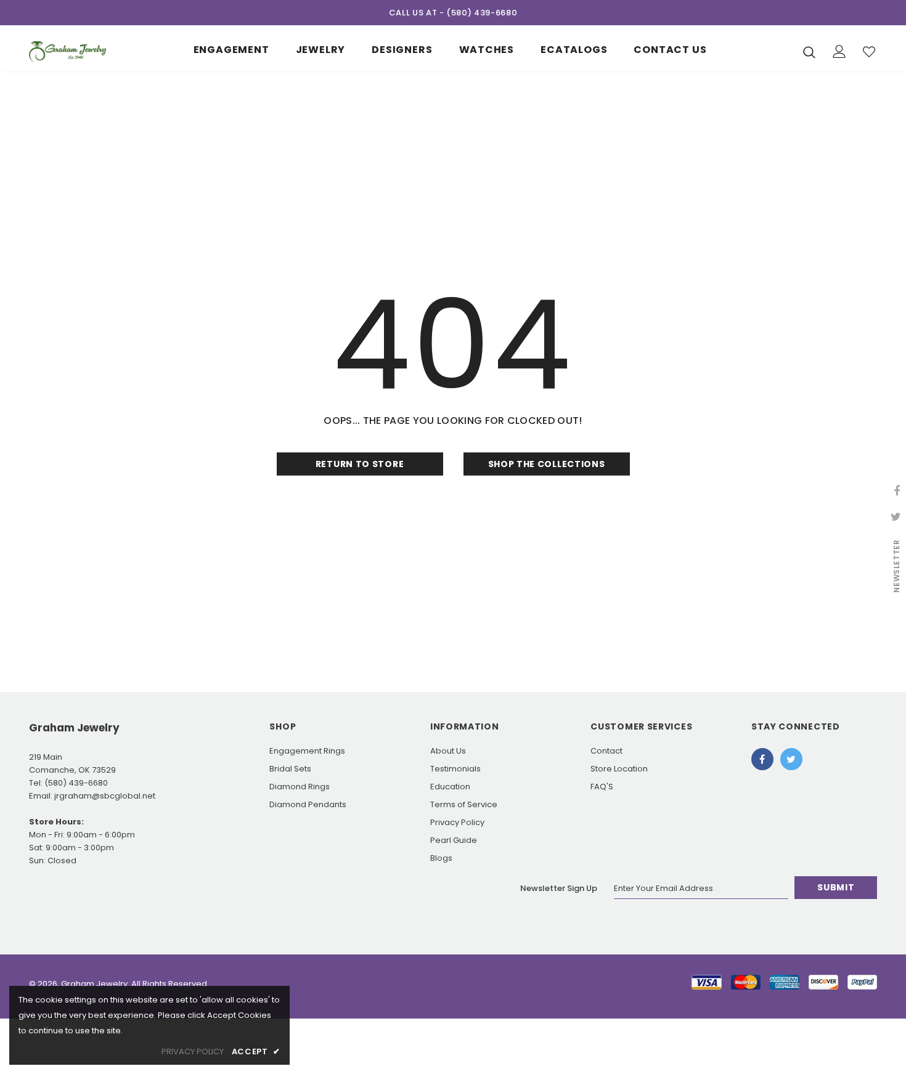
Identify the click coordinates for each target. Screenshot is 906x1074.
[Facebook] (762, 759)
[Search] (809, 52)
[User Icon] (839, 51)
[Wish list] (869, 52)
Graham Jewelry (94, 984)
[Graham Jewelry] (67, 51)
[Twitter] (791, 759)
